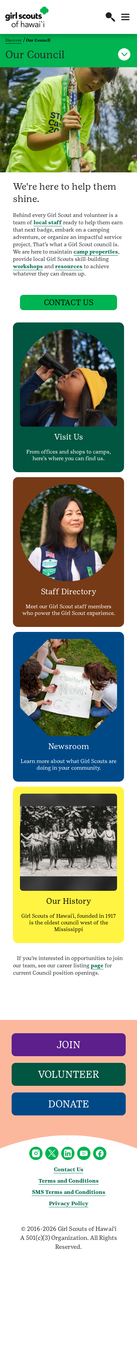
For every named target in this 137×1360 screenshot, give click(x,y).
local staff (48, 222)
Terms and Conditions (69, 1181)
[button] (110, 17)
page (97, 965)
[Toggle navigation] (125, 17)
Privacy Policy (68, 1203)
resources (68, 266)
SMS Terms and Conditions (68, 1192)
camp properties (95, 252)
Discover (13, 40)
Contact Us (68, 1169)
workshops (28, 266)
